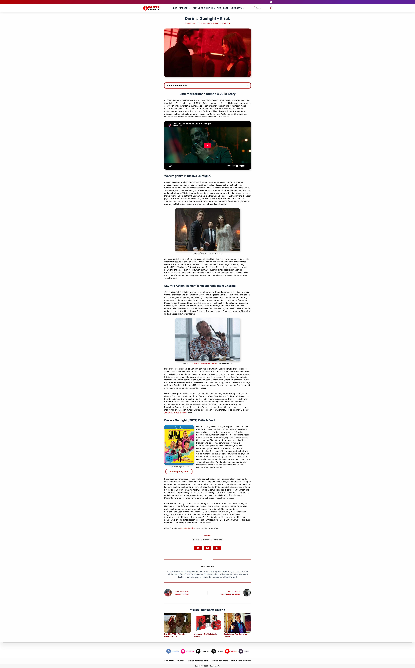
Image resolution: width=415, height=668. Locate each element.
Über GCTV (236, 8)
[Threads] (217, 548)
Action (196, 540)
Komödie (206, 540)
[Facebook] (198, 548)
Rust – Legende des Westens (205, 363)
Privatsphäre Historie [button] (220, 661)
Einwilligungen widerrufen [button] (241, 661)
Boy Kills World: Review (175, 412)
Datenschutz (169, 661)
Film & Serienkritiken (203, 8)
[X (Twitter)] (207, 548)
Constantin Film (187, 528)
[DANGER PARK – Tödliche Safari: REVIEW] (177, 623)
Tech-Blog (223, 8)
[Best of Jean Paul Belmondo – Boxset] (237, 623)
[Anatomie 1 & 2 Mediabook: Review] (207, 623)
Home (174, 8)
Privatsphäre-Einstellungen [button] (198, 661)
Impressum (181, 661)
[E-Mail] (271, 2)
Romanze (218, 540)
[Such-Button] (270, 8)
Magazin (183, 8)
